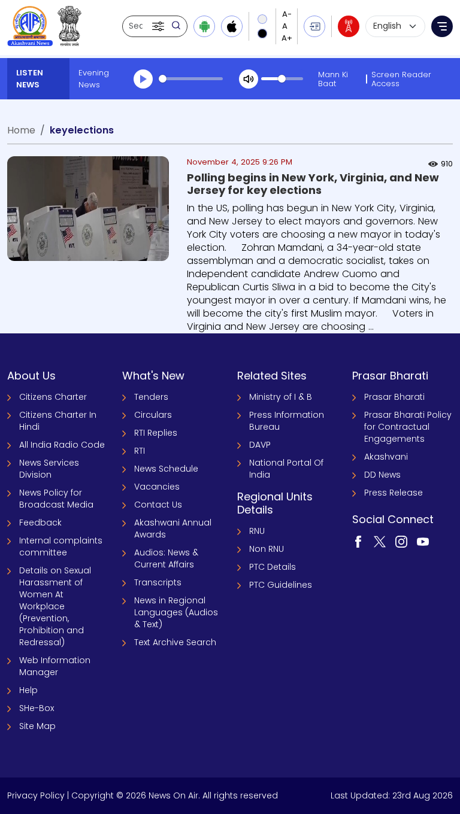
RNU (257, 531)
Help (28, 690)
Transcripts (157, 582)
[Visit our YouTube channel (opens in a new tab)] (423, 541)
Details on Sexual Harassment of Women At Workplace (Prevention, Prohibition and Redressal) (55, 606)
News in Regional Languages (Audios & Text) (176, 612)
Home (21, 130)
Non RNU (266, 549)
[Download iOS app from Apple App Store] (232, 26)
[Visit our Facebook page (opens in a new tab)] (358, 541)
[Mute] (248, 79)
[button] (159, 26)
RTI (139, 451)
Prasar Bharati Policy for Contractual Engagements (408, 427)
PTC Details (272, 567)
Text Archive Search (175, 642)
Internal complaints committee (60, 546)
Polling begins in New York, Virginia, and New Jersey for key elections (313, 184)
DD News (382, 475)
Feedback (40, 523)
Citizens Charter (53, 397)
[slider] (191, 78)
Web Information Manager (54, 666)
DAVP (260, 445)
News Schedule (166, 469)
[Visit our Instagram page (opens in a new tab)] (401, 541)
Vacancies (157, 487)
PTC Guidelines (280, 585)
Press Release (393, 493)
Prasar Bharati (394, 397)
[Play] (143, 79)
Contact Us (158, 505)
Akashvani (386, 457)
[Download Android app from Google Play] (204, 26)
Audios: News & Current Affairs (166, 558)
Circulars (153, 415)
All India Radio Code (62, 445)
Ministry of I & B (280, 397)
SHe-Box (36, 708)
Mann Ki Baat (333, 79)
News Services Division (49, 469)
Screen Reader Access (401, 79)
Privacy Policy (36, 795)
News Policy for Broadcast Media (56, 499)
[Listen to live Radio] (348, 26)
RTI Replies (155, 433)
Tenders (151, 397)
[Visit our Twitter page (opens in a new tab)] (380, 541)
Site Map (37, 726)
